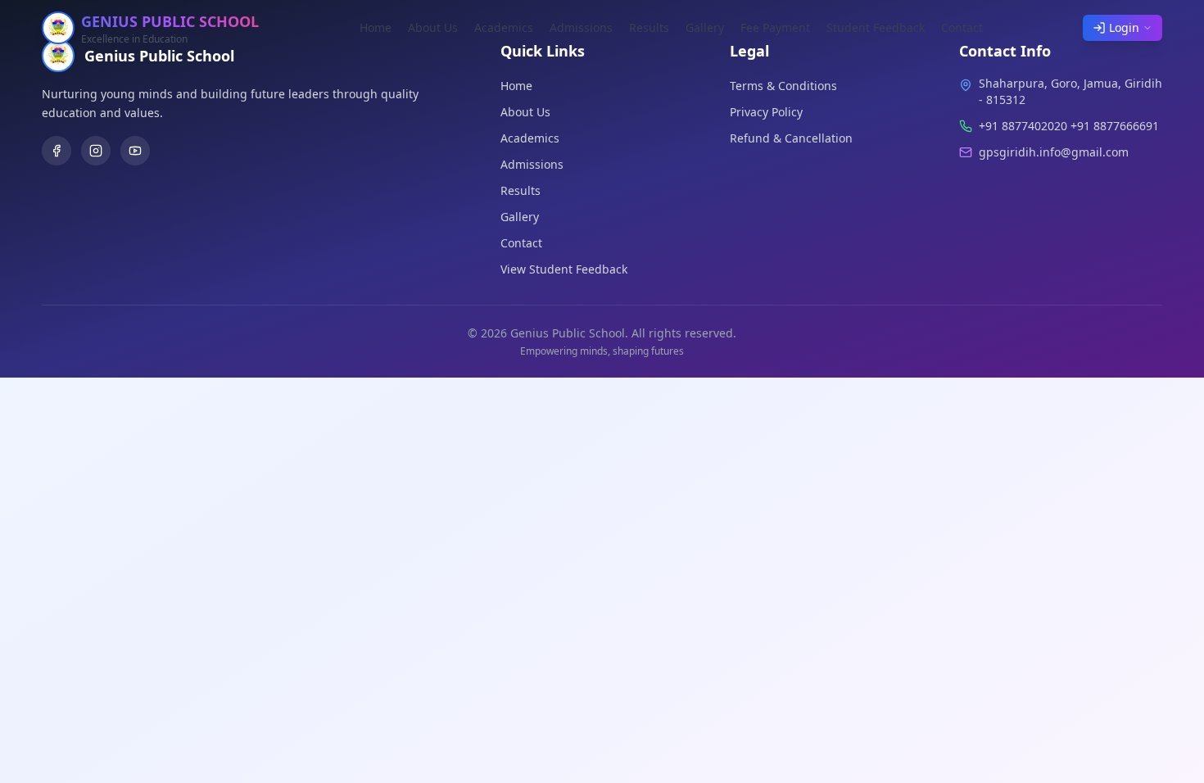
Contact (962, 27)
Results (649, 27)
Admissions (581, 27)
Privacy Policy (766, 112)
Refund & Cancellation (791, 138)
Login (1124, 27)
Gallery (705, 27)
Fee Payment (775, 27)
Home (376, 27)
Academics (503, 27)
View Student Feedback (563, 269)
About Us (433, 27)
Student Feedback (875, 27)
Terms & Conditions (783, 85)
